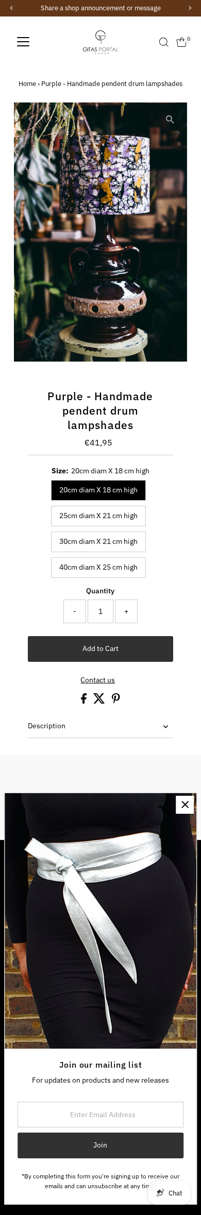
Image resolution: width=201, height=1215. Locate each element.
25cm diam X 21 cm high (98, 515)
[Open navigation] (23, 42)
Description (46, 725)
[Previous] (30, 119)
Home (27, 83)
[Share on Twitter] (100, 701)
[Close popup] (185, 805)
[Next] (56, 119)
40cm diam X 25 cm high (98, 567)
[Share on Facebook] (84, 701)
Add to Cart (100, 648)
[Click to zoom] (170, 119)
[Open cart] (181, 42)
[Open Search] (164, 42)
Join (100, 1145)
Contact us (97, 680)
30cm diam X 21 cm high (98, 541)
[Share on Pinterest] (116, 701)
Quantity (100, 590)
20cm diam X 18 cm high (98, 489)
